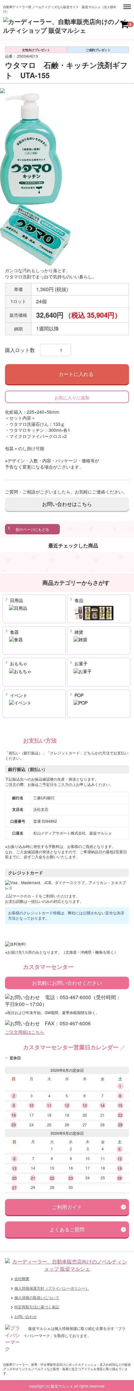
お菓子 (80, 663)
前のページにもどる (32, 529)
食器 (14, 632)
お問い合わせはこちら (67, 504)
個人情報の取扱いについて (36, 1297)
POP (78, 695)
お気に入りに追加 (72, 397)
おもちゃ (18, 663)
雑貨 (78, 632)
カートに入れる (76, 374)
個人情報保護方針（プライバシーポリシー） (51, 1288)
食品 (78, 600)
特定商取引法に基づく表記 (36, 1307)
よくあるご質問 (67, 1229)
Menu (128, 3)
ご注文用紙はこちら (24, 1032)
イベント (18, 695)
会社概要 (21, 1278)
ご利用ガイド (67, 1207)
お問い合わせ (25, 1316)
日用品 (16, 600)
